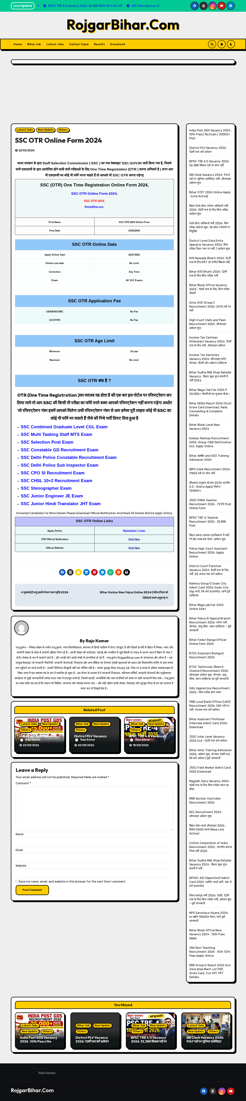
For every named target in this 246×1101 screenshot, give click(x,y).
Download (117, 44)
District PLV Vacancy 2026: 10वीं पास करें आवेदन (92, 1039)
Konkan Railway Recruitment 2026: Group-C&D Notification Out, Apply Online (210, 442)
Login (142, 530)
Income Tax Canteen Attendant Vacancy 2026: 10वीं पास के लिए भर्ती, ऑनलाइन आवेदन (210, 341)
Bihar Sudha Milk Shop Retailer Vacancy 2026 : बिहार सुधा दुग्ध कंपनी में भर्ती (210, 864)
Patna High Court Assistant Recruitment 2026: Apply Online (208, 552)
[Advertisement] (123, 94)
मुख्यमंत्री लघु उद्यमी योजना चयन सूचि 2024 (45, 592)
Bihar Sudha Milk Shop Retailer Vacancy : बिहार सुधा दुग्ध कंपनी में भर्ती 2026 (210, 376)
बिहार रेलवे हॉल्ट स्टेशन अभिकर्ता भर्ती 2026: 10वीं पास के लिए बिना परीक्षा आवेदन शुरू (208, 209)
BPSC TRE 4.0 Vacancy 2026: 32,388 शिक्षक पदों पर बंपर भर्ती (149, 1041)
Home (18, 44)
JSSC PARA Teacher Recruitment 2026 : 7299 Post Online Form (210, 504)
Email (19, 850)
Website (21, 865)
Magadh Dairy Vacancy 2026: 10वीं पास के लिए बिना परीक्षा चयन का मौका (209, 785)
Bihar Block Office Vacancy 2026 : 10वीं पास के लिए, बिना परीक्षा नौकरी (209, 289)
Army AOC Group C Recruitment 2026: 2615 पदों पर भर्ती (210, 306)
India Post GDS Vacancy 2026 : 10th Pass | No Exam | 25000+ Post (210, 134)
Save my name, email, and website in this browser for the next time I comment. (72, 881)
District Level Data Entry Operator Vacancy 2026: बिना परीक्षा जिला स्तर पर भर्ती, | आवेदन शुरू (209, 244)
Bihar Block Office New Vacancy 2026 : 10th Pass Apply (207, 934)
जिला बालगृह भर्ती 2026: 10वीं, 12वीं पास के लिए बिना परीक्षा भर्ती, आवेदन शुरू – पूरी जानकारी (210, 899)
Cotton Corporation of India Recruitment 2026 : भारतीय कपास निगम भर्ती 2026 (210, 847)
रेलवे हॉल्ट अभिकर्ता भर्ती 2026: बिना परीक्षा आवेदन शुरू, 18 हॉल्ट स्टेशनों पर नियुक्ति (209, 227)
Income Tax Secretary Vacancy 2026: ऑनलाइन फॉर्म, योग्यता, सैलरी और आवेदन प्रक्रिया (208, 359)
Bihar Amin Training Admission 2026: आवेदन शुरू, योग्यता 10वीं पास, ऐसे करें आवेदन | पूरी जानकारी (210, 754)
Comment (23, 783)
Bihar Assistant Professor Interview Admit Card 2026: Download (208, 723)
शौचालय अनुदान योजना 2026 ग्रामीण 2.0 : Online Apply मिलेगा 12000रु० (209, 486)
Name (19, 834)
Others (63, 129)
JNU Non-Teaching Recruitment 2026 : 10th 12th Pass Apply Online (210, 951)
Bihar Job (34, 44)
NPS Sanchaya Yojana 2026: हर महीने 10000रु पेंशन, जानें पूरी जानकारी (209, 916)
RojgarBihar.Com (123, 24)
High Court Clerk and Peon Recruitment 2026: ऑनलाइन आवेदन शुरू (207, 324)
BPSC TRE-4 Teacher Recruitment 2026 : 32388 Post (207, 521)
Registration (130, 530)
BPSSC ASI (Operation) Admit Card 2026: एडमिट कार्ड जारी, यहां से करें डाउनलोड (210, 882)
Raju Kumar (97, 640)
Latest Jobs (55, 44)
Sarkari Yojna (79, 44)
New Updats (45, 129)
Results (99, 44)
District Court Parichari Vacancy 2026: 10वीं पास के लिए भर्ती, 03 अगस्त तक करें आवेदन (209, 570)
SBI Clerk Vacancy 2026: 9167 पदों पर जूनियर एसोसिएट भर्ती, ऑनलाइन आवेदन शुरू (210, 178)
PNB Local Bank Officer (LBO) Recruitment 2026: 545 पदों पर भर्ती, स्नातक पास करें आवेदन (210, 705)
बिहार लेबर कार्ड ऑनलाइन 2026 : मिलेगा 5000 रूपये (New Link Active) (207, 829)
